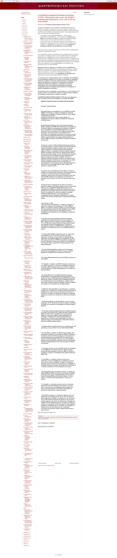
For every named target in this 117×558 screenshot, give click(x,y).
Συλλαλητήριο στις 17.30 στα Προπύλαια (27, 262)
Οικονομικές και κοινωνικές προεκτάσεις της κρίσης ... (27, 471)
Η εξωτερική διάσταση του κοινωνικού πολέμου (28, 389)
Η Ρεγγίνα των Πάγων (28, 91)
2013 (24, 29)
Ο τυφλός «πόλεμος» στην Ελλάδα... (28, 166)
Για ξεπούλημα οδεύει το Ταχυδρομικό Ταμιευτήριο (28, 424)
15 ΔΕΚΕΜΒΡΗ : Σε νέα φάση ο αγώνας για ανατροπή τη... (28, 277)
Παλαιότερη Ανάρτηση (74, 463)
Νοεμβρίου (26, 532)
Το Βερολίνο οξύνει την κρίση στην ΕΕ (27, 114)
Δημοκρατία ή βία (27, 139)
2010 (24, 34)
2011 (24, 32)
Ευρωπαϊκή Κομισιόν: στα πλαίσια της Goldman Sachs (28, 309)
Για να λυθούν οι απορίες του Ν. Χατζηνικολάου (27, 266)
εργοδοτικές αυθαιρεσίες (50, 417)
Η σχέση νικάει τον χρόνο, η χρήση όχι (28, 38)
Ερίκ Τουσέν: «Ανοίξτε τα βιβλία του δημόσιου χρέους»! (28, 384)
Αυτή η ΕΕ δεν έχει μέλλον (27, 398)
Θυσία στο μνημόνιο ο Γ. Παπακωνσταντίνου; (28, 257)
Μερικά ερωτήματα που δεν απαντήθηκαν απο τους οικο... (27, 66)
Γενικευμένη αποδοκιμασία (27, 234)
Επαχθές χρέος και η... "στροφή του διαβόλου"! (28, 242)
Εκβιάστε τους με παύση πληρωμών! (28, 270)
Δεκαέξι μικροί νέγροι (27, 196)
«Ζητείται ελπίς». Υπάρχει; (27, 144)
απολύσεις (43, 417)
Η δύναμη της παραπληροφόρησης (28, 214)
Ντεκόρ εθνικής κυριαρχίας (26, 445)
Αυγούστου (26, 538)
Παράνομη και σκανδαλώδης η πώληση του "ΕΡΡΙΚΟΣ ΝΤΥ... (27, 126)
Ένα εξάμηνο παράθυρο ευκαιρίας (26, 58)
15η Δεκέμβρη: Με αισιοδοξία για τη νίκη (27, 273)
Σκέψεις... (25, 508)
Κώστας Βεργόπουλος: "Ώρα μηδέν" (27, 173)
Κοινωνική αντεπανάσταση (27, 416)
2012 (24, 31)
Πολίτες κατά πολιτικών (26, 281)
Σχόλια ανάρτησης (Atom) (48, 465)
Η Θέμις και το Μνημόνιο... (26, 102)
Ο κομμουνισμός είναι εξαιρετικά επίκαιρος (28, 370)
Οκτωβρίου (26, 534)
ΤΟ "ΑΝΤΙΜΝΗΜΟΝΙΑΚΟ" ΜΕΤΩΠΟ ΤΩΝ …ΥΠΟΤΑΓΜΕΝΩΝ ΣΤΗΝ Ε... (28, 410)
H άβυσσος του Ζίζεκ (27, 107)
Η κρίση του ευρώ (27, 191)
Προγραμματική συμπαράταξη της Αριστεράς (27, 380)
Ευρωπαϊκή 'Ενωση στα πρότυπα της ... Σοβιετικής (28, 230)
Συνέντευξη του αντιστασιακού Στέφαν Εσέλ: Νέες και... (27, 358)
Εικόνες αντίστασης (27, 413)
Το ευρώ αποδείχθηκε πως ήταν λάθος (28, 135)
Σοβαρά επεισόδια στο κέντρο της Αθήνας (28, 335)
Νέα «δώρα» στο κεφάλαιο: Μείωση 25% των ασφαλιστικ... (27, 188)
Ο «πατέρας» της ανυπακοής (27, 529)
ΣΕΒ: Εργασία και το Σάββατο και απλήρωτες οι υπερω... (27, 517)
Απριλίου (26, 545)
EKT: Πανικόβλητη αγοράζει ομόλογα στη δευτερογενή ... (28, 521)
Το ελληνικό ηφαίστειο (28, 55)
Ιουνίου (25, 541)
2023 (24, 19)
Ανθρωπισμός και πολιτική (27, 62)
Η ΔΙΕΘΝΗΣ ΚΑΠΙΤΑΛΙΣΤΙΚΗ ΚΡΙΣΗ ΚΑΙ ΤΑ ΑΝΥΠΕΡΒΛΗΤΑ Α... (27, 286)
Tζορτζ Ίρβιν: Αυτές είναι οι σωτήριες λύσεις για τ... (27, 291)
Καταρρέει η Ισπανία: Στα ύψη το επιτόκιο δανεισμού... (27, 486)
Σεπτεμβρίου (26, 536)
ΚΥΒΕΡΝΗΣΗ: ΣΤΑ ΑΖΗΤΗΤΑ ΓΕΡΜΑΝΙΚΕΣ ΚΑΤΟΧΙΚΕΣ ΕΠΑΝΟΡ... (27, 500)
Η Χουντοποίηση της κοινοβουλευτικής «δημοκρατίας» (27, 226)
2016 (24, 23)
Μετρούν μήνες (26, 137)
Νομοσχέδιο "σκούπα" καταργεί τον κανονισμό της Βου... (28, 393)
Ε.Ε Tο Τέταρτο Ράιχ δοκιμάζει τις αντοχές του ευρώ (27, 353)
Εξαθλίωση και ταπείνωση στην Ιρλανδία (27, 491)
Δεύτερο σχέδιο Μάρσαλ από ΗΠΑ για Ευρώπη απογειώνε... (27, 511)
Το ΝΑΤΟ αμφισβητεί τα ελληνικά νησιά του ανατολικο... (27, 80)
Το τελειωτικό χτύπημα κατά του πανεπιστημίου (28, 428)
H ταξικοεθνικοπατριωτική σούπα (27, 458)
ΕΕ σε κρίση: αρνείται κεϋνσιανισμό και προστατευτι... (27, 47)
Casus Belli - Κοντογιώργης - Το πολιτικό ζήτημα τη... (28, 449)
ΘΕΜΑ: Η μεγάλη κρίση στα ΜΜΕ (27, 203)
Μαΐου (25, 543)
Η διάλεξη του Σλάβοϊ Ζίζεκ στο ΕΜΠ (28, 43)
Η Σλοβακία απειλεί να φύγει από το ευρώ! (28, 210)
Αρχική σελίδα (58, 463)
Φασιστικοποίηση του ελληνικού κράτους (28, 374)
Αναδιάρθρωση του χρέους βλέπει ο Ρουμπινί (27, 401)
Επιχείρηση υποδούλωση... (27, 72)
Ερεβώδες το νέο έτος (28, 41)
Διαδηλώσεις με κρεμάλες (26, 405)
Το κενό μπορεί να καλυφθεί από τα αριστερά (27, 157)
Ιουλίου (25, 539)
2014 (24, 27)
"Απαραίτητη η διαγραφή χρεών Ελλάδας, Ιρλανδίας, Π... (27, 296)
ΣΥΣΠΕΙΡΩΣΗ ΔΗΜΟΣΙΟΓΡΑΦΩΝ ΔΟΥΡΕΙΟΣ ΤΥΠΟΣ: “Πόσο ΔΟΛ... (28, 247)
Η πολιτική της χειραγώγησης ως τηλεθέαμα (27, 98)
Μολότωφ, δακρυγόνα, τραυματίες (26, 341)
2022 (24, 21)
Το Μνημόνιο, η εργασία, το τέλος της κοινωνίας (27, 218)
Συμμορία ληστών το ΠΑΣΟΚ (27, 345)
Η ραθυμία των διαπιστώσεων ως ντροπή (27, 118)
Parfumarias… (26, 347)
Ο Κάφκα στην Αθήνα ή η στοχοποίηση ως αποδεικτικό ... (27, 222)
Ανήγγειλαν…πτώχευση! (26, 105)
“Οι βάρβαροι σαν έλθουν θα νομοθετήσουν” (27, 88)
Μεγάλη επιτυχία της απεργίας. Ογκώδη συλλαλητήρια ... (28, 317)
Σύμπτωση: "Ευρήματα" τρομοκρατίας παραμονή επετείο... (27, 438)
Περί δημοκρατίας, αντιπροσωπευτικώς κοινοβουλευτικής (28, 301)
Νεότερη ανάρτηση (42, 463)
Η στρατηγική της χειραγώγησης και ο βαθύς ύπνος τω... (28, 181)
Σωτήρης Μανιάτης (45, 418)
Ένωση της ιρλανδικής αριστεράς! (28, 163)
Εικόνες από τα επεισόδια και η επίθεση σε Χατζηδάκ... (27, 322)
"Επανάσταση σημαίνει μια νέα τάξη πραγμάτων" (27, 199)
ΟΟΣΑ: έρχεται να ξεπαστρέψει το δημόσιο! (27, 76)
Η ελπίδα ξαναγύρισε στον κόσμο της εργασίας (27, 313)
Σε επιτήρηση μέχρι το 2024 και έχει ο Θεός (28, 454)
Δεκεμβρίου (26, 36)
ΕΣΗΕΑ (57, 417)
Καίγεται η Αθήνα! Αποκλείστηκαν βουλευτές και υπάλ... (27, 327)
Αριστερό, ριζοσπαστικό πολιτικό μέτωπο (27, 505)
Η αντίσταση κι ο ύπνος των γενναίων (26, 363)
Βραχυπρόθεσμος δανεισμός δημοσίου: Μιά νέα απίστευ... (28, 52)
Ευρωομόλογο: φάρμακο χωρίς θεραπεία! (27, 420)
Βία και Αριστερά (26, 141)
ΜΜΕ (60, 417)
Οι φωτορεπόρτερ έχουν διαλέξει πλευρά (27, 305)
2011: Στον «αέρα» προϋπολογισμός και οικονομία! (27, 94)
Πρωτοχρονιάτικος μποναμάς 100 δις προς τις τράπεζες (27, 131)
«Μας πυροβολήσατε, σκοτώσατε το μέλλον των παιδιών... (28, 152)
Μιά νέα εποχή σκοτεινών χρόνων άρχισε (27, 122)
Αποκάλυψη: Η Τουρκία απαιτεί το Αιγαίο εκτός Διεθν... (28, 477)
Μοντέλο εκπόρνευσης (28, 184)
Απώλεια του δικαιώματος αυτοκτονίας (26, 147)
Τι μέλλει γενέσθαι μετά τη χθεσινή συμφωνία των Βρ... (28, 252)
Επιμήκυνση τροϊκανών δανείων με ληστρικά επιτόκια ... (28, 466)
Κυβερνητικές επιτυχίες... (26, 169)
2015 (24, 25)
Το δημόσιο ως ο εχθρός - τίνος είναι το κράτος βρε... (28, 177)
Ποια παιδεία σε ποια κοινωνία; (27, 442)
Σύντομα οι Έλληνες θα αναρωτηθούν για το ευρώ (27, 84)
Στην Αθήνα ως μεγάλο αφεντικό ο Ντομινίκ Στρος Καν (28, 432)
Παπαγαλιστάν (26, 69)
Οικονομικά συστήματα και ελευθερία (27, 206)
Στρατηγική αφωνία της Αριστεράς (27, 160)
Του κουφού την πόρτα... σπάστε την (27, 110)
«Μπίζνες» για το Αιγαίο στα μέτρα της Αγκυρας (27, 238)
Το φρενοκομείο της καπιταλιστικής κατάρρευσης (27, 482)
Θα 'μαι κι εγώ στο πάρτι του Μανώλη (28, 338)
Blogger (60, 554)
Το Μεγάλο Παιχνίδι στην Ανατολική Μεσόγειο (27, 526)
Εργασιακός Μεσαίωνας (26, 377)
